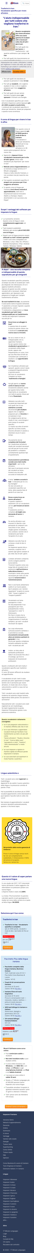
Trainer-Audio (8, 1152)
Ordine (5, 1128)
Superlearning (8, 1147)
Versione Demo (8, 1120)
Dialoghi (6, 1141)
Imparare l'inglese (9, 1198)
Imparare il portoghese (11, 1201)
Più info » (18, 989)
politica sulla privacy (13, 69)
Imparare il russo (9, 1206)
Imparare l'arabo (9, 1182)
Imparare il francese (10, 1193)
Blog (4, 1236)
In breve (6, 1133)
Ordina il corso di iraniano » (16, 1107)
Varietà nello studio (9, 1139)
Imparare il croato (9, 1188)
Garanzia (6, 1125)
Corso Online (7, 1150)
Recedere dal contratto (11, 1244)
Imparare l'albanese (10, 1179)
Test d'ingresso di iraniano (12, 1166)
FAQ (4, 1155)
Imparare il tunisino (9, 1217)
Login (5, 1234)
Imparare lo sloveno (10, 1209)
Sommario (6, 1131)
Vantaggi (6, 1136)
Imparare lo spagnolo (10, 1212)
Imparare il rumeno (9, 1204)
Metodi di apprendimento (12, 1122)
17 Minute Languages (10, 1231)
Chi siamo (6, 1242)
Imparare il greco (9, 1196)
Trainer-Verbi (7, 1144)
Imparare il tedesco (10, 1215)
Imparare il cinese (9, 1185)
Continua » (8, 948)
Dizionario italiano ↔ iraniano (13, 1169)
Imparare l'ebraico (9, 1190)
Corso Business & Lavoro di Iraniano (15, 1163)
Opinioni (6, 1158)
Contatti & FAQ (8, 1239)
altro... (5, 1220)
